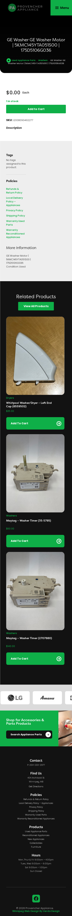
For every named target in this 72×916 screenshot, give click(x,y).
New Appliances (36, 839)
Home (9, 60)
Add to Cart (36, 109)
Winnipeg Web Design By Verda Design (36, 911)
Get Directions (36, 786)
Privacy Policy (14, 211)
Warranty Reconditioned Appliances (15, 234)
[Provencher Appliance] (25, 7)
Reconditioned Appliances (36, 835)
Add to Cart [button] (19, 423)
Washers (43, 60)
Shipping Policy (15, 216)
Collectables (36, 843)
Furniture (36, 847)
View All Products (36, 306)
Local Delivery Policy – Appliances (14, 201)
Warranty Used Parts (15, 223)
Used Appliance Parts (24, 60)
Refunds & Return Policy (14, 191)
